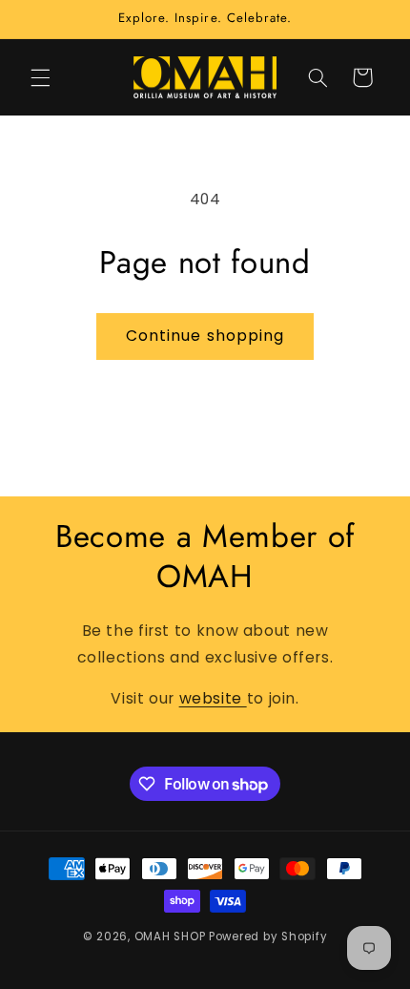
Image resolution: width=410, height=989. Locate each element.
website (213, 698)
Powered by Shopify (268, 936)
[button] (40, 77)
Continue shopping (205, 336)
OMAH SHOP (170, 936)
